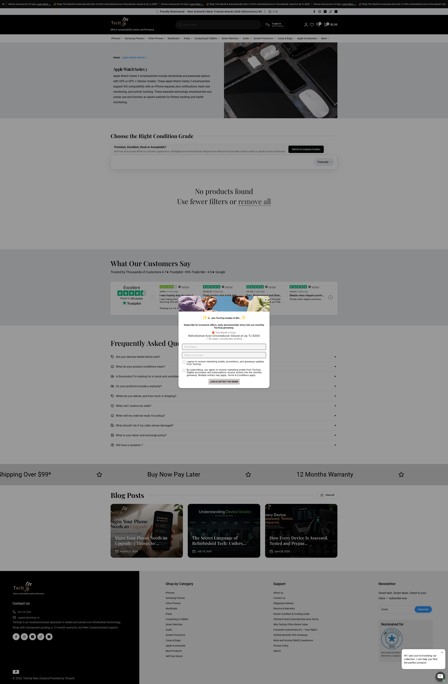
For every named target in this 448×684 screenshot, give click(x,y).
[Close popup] (442, 652)
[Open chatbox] (440, 677)
